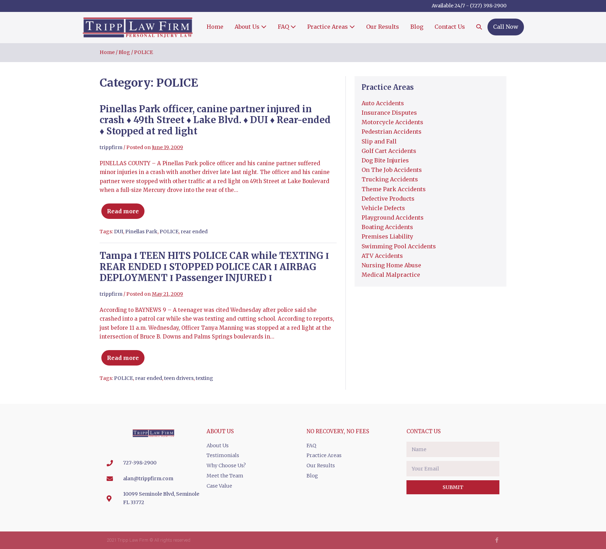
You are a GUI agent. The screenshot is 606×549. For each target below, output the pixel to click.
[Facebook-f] (496, 540)
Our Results (382, 26)
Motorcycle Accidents (392, 122)
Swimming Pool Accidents (399, 246)
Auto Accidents (383, 103)
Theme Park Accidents (394, 189)
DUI (118, 231)
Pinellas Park (141, 231)
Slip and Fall (379, 141)
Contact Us (450, 26)
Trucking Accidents (390, 179)
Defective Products (388, 198)
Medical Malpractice (391, 274)
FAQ (284, 26)
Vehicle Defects (383, 208)
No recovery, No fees (338, 431)
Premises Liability (387, 236)
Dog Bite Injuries (385, 160)
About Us (248, 26)
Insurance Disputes (389, 112)
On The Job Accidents (392, 169)
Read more (126, 208)
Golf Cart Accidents (389, 150)
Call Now (505, 26)
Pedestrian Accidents (392, 131)
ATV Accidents (382, 255)
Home (215, 26)
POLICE (169, 231)
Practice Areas (328, 26)
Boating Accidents (387, 226)
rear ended (194, 231)
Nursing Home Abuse (391, 265)
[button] (479, 27)
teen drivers (179, 378)
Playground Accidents (393, 217)
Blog (416, 26)
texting (204, 378)
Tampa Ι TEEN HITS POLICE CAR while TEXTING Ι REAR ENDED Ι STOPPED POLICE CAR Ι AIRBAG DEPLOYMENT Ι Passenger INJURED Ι (214, 266)
